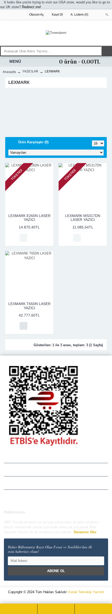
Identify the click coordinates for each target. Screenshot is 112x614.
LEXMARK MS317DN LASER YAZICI (82, 218)
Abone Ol (56, 571)
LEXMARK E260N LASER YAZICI (29, 218)
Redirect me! (31, 7)
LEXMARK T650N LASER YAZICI (29, 306)
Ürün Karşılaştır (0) (33, 142)
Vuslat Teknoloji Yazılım (86, 592)
